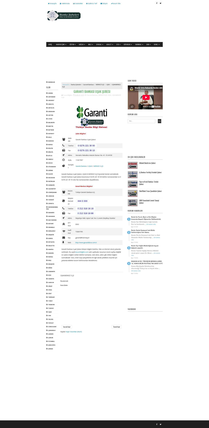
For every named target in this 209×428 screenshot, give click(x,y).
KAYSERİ (50, 223)
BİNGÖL (50, 152)
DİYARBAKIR (52, 166)
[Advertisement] (123, 24)
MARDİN (51, 253)
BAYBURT (51, 133)
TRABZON (51, 304)
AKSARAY (51, 100)
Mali (89, 44)
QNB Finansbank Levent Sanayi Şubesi (149, 201)
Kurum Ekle (117, 3)
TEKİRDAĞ (51, 297)
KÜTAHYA (51, 242)
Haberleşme (60, 44)
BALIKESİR (51, 122)
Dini (147, 44)
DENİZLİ (50, 159)
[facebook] (156, 2)
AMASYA (51, 104)
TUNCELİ (51, 308)
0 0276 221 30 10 (86, 150)
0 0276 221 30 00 (86, 145)
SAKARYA (51, 279)
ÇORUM (50, 337)
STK (117, 44)
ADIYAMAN (51, 97)
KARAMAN (51, 216)
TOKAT (50, 301)
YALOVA (50, 319)
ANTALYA (51, 108)
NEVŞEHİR (51, 264)
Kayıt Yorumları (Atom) (74, 332)
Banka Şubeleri (76, 85)
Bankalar (51, 82)
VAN (49, 315)
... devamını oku (150, 224)
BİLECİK (50, 148)
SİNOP (50, 286)
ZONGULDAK (52, 326)
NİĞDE (50, 268)
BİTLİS (50, 155)
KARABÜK (51, 212)
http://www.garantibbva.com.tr (86, 242)
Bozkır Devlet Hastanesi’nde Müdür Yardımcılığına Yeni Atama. (143, 231)
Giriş (50, 44)
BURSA (50, 144)
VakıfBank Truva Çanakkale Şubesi (150, 191)
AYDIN (50, 119)
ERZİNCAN (51, 181)
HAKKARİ (51, 200)
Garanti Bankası (88, 85)
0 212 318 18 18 (85, 208)
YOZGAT (51, 323)
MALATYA (51, 245)
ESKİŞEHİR (51, 185)
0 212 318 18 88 (85, 213)
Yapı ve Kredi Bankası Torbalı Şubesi (148, 182)
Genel (156, 44)
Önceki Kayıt (116, 327)
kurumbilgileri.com (82, 252)
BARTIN (50, 126)
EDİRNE (50, 170)
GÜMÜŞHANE (52, 192)
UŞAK (50, 312)
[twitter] (160, 2)
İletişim (105, 3)
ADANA (50, 93)
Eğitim (72, 44)
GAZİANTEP (52, 189)
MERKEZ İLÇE (100, 85)
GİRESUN (51, 196)
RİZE (49, 275)
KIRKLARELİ (51, 231)
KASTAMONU (52, 220)
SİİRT (50, 293)
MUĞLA (50, 257)
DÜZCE (50, 163)
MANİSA (50, 249)
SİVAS (50, 290)
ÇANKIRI (50, 334)
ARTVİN (50, 115)
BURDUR (51, 141)
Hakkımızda (65, 3)
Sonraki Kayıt (66, 327)
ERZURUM (51, 177)
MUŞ (49, 260)
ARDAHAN (51, 111)
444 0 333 (82, 201)
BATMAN (51, 130)
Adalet (109, 44)
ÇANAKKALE (52, 330)
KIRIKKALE (51, 227)
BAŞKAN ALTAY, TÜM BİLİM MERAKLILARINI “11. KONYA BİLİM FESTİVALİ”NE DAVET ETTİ (147, 262)
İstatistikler (79, 3)
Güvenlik (127, 44)
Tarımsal (138, 44)
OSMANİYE (51, 271)
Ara (159, 121)
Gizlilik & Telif (92, 3)
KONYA (50, 238)
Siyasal (99, 44)
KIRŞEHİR (51, 234)
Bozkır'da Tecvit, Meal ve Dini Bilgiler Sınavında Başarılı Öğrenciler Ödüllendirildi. (146, 218)
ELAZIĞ (50, 174)
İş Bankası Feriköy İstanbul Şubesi (150, 172)
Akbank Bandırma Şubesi (147, 163)
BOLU (50, 137)
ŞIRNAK (50, 349)
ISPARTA (51, 203)
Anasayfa (52, 3)
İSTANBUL (51, 341)
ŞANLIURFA (51, 345)
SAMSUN (51, 282)
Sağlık (81, 44)
